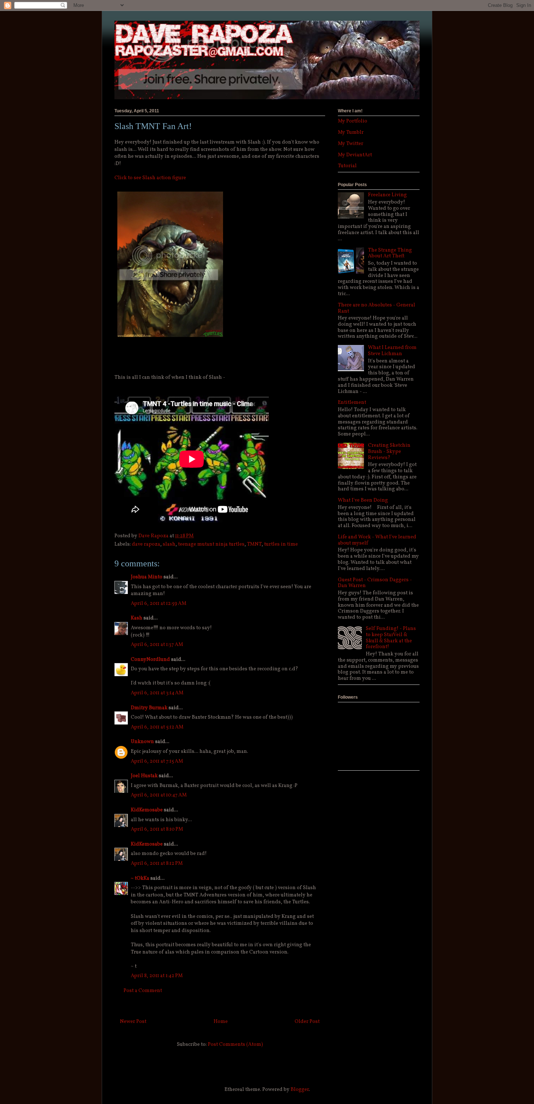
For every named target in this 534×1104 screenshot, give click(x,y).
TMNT (254, 544)
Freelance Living (387, 195)
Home (221, 1021)
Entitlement (352, 402)
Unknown (142, 741)
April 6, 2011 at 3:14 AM (157, 693)
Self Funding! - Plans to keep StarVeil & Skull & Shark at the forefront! (391, 637)
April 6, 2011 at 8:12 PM (157, 863)
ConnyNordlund (150, 659)
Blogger (300, 1089)
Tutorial (347, 165)
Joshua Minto (146, 577)
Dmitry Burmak (149, 707)
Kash (136, 618)
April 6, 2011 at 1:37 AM (157, 644)
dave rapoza (146, 544)
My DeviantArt (355, 155)
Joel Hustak (144, 775)
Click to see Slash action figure (150, 177)
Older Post (307, 1021)
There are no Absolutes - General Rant (376, 308)
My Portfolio (352, 121)
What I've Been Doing (363, 500)
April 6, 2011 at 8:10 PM (157, 829)
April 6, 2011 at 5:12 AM (157, 727)
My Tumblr (351, 132)
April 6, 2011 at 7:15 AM (157, 761)
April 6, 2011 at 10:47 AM (159, 795)
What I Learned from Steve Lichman (392, 350)
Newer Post (133, 1021)
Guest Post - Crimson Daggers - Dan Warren (375, 583)
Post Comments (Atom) (235, 1044)
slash (169, 544)
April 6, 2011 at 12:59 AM (158, 603)
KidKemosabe (147, 810)
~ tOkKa (140, 878)
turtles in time (281, 544)
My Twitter (350, 143)
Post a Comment (143, 990)
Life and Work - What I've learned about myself (377, 540)
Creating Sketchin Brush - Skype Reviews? (389, 451)
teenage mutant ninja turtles (211, 544)
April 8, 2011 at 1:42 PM (157, 975)
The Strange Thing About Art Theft (390, 253)
